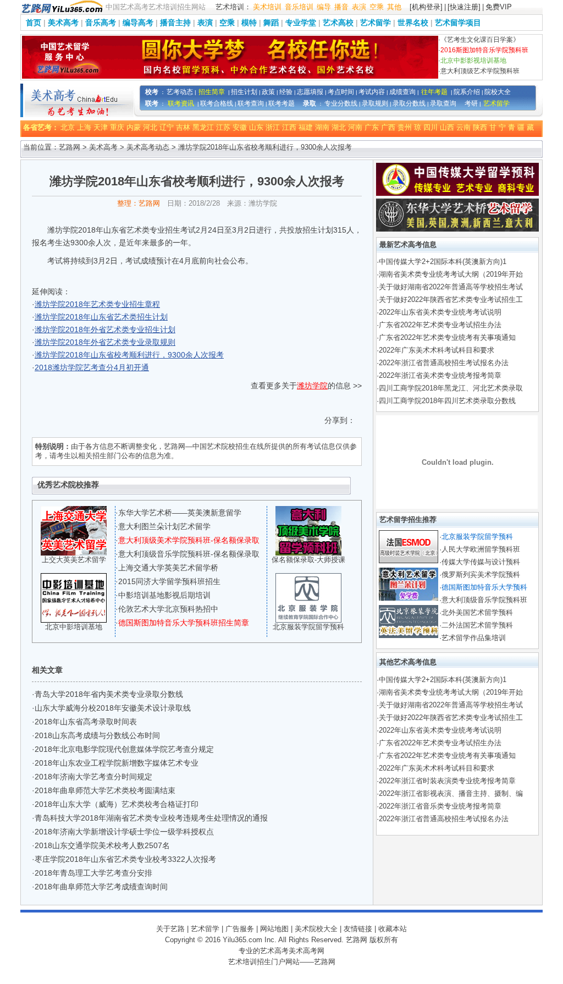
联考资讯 (181, 103)
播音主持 (175, 22)
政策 (268, 92)
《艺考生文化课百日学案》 (480, 39)
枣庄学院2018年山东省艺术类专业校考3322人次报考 (125, 859)
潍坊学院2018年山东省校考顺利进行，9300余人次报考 (129, 354)
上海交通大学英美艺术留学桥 (168, 567)
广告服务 (239, 929)
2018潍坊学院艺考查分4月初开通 (92, 367)
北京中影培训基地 (73, 627)
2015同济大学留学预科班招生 (169, 581)
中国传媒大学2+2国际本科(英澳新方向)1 (442, 261)
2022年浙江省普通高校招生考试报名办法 (444, 363)
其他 (394, 7)
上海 (84, 127)
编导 (324, 7)
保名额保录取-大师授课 (308, 560)
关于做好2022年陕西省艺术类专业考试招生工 (451, 299)
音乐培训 (299, 7)
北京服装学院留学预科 (308, 627)
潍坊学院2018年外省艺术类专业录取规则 (105, 342)
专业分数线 (340, 103)
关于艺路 (170, 929)
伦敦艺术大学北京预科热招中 (168, 608)
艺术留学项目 (458, 22)
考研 (471, 103)
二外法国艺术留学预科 (477, 625)
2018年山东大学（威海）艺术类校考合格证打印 (116, 804)
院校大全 (497, 92)
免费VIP (498, 7)
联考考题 (281, 103)
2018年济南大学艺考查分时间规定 (93, 776)
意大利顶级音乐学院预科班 (484, 600)
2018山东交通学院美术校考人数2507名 (102, 845)
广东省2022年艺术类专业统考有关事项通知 (447, 337)
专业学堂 (300, 22)
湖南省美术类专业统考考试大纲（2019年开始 (451, 274)
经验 (285, 92)
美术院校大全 (316, 929)
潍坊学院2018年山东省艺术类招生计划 (101, 316)
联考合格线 (216, 103)
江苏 (223, 127)
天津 (100, 127)
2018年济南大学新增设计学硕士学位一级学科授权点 (124, 831)
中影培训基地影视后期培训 (164, 595)
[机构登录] (426, 7)
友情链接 (358, 929)
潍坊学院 (312, 385)
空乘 (376, 7)
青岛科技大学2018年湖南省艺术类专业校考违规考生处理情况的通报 (151, 817)
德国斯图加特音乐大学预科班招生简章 (183, 622)
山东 (256, 127)
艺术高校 (338, 22)
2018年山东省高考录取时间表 (86, 721)
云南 (463, 127)
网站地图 (274, 929)
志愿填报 (310, 92)
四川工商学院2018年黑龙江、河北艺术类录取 (451, 388)
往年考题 (434, 92)
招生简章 (211, 92)
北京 (67, 127)
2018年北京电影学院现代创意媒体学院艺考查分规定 (124, 749)
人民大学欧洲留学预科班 (480, 549)
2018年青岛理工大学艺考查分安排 (93, 872)
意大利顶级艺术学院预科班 (480, 71)
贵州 (405, 127)
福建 (306, 127)
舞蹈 (271, 22)
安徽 (240, 127)
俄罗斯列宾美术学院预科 (480, 574)
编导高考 (138, 22)
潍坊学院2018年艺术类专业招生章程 (97, 304)
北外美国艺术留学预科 (477, 612)
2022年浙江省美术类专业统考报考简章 (440, 375)
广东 (372, 127)
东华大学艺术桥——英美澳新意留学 (179, 512)
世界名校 (413, 22)
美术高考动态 (147, 147)
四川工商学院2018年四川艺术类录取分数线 (447, 401)
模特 (249, 22)
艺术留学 (375, 22)
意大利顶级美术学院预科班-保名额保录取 (189, 540)
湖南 (322, 127)
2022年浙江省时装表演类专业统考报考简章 (447, 781)
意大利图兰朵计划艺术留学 (164, 526)
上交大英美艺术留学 (74, 560)
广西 (388, 127)
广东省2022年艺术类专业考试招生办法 (440, 325)
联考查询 (251, 103)
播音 (341, 7)
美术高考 (63, 22)
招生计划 (244, 92)
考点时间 (341, 92)
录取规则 (375, 103)
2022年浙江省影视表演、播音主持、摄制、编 (451, 793)
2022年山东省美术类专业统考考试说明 (440, 312)
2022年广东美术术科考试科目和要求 (436, 350)
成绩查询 (402, 92)
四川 (430, 127)
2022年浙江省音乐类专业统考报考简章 (440, 806)
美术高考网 (306, 951)
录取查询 (443, 103)
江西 (289, 127)
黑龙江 (203, 127)
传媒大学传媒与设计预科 (480, 562)
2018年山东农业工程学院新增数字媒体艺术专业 (116, 762)
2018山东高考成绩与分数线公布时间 (97, 735)
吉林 (183, 127)
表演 (359, 7)
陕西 (480, 127)
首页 (33, 22)
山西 (447, 127)
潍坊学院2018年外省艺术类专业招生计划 (105, 329)
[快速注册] (464, 7)
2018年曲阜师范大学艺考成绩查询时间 (101, 886)
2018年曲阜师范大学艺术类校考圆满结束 (105, 790)
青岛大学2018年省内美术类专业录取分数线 (109, 694)
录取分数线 (409, 103)
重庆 (117, 127)
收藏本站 (392, 929)
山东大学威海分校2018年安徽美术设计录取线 (113, 707)
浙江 (273, 127)
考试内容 (371, 92)
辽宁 (166, 127)
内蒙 (133, 127)
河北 (150, 127)
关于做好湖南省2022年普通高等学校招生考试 (451, 287)
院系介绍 (467, 92)
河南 (355, 127)
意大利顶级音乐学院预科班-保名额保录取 (189, 553)
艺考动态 (180, 92)
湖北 (339, 127)
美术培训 (267, 7)
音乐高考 (100, 22)
